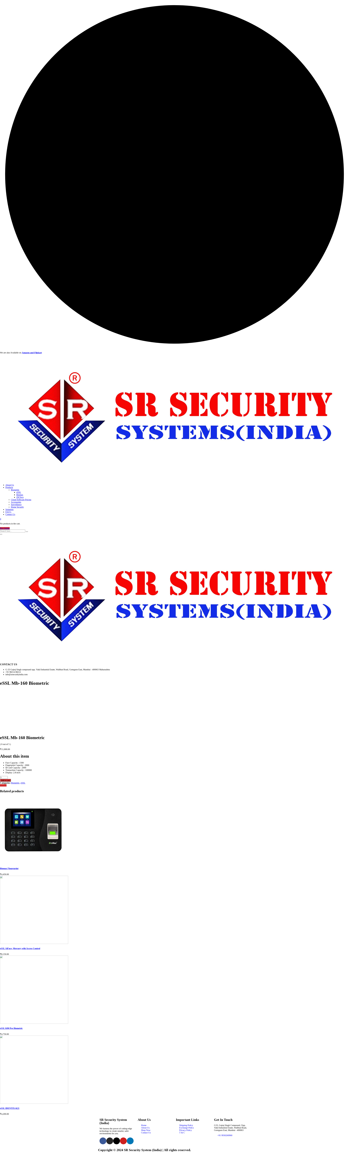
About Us (9, 485)
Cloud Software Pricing (21, 500)
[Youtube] (123, 1140)
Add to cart (5, 780)
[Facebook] (103, 1140)
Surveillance (16, 504)
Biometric (15, 490)
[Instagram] (109, 1140)
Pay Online (5, 528)
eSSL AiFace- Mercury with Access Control (20, 948)
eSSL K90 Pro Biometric (11, 1028)
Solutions (9, 509)
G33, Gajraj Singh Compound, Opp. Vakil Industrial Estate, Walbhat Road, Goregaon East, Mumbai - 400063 (230, 1127)
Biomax (19, 495)
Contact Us (10, 514)
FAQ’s (8, 512)
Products (9, 487)
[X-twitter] (116, 1140)
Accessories (16, 502)
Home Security (17, 507)
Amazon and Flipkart (32, 352)
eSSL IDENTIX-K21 (9, 1108)
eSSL (18, 492)
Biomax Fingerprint (9, 868)
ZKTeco (20, 497)
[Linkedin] (130, 1140)
